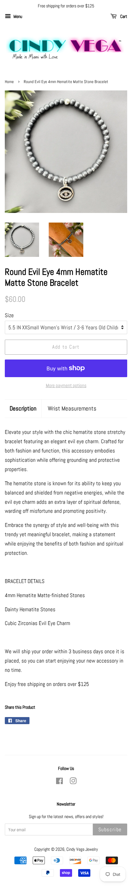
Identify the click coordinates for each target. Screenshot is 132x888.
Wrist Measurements (72, 408)
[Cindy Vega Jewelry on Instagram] (73, 782)
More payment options (66, 385)
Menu (17, 16)
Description (23, 408)
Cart (123, 16)
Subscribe (110, 829)
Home (9, 81)
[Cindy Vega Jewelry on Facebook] (59, 782)
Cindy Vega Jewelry (82, 849)
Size (9, 315)
